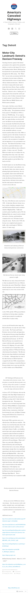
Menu (15, 33)
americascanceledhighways (10, 569)
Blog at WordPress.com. (14, 587)
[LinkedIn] (12, 28)
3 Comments (17, 571)
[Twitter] (15, 28)
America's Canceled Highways (14, 16)
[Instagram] (19, 28)
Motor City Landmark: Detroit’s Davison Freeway (13, 55)
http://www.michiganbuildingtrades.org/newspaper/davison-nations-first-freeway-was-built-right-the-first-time (14, 532)
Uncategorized (7, 571)
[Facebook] (9, 28)
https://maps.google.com (8, 555)
